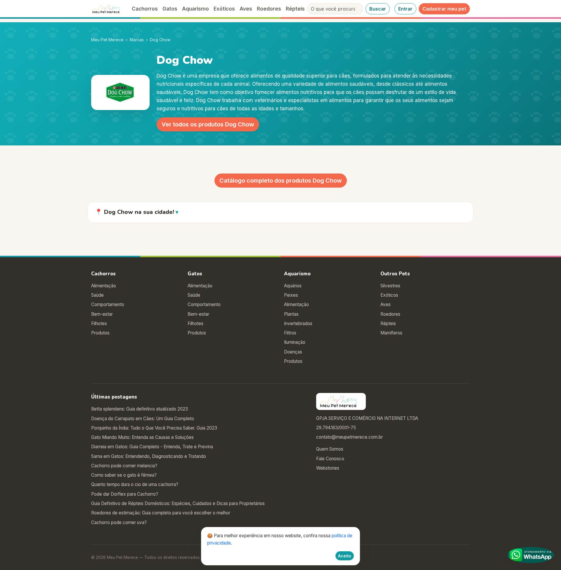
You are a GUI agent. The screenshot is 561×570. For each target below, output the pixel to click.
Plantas (291, 314)
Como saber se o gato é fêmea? (124, 475)
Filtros (290, 333)
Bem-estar (102, 314)
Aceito (344, 555)
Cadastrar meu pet (444, 9)
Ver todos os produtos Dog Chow (208, 124)
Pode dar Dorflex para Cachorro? (124, 494)
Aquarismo (195, 9)
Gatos (169, 9)
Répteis (295, 9)
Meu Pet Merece (107, 39)
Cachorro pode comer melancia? (124, 465)
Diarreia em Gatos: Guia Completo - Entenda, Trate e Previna (152, 446)
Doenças (293, 352)
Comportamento (107, 304)
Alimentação (103, 286)
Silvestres (390, 286)
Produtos (100, 333)
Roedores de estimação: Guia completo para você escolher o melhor (160, 513)
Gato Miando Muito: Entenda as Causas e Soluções (142, 437)
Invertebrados (298, 323)
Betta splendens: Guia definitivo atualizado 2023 (139, 409)
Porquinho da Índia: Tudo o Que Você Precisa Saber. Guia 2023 (154, 428)
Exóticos (224, 9)
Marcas (137, 39)
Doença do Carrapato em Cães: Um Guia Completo (142, 418)
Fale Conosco (330, 458)
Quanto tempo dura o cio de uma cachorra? (134, 484)
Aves (246, 9)
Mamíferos (391, 333)
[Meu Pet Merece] (108, 8)
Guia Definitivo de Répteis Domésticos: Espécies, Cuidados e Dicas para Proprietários (178, 503)
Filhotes (99, 323)
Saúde (97, 295)
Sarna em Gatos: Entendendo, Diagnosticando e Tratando (148, 456)
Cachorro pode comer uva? (119, 522)
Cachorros (145, 9)
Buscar (377, 9)
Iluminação (294, 342)
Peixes (291, 295)
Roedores (269, 9)
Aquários (293, 286)
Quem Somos (329, 449)
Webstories (327, 468)
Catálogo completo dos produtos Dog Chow (280, 180)
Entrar (405, 9)
